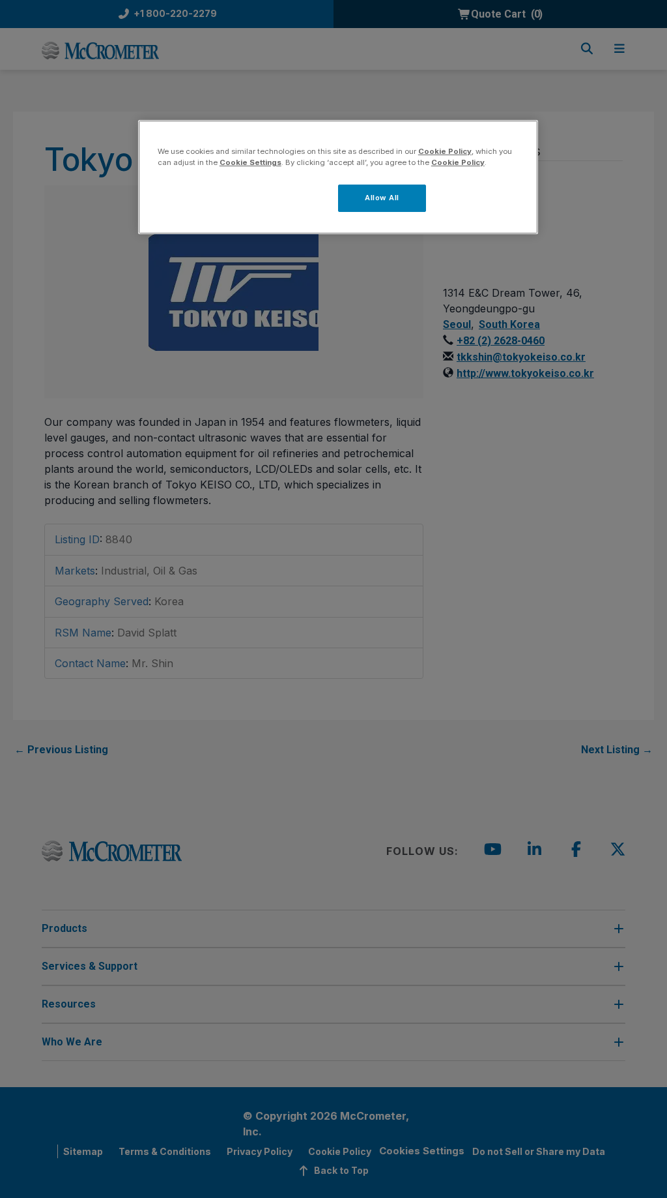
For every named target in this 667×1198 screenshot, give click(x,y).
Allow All (382, 197)
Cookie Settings (250, 162)
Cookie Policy (445, 151)
